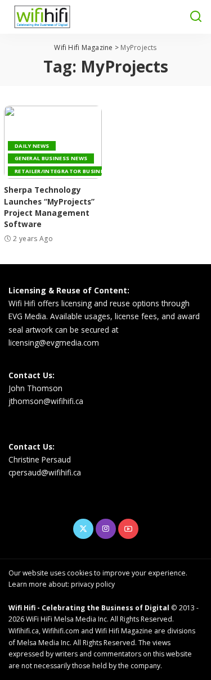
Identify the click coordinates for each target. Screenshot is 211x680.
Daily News (32, 145)
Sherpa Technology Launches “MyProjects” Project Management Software (49, 206)
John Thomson (35, 388)
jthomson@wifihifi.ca (45, 401)
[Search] (196, 17)
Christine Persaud (39, 459)
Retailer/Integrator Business (63, 171)
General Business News (51, 158)
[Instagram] (106, 529)
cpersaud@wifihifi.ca (44, 472)
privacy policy (93, 584)
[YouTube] (128, 529)
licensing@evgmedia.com (53, 342)
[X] (83, 529)
